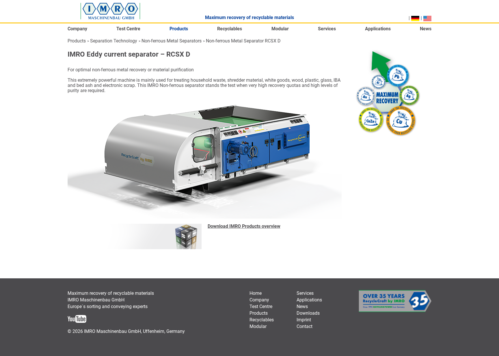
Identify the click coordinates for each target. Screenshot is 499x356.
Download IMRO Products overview (244, 226)
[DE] (415, 18)
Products (77, 41)
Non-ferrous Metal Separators (171, 41)
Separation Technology (113, 41)
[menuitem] (77, 30)
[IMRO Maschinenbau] (110, 11)
